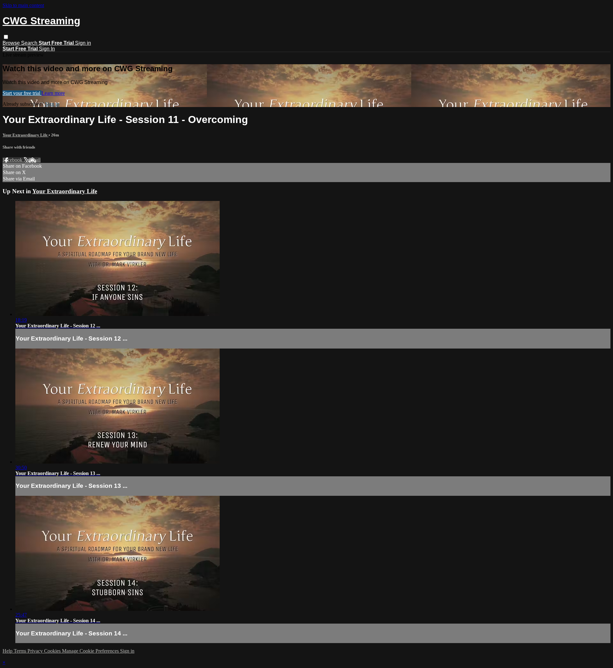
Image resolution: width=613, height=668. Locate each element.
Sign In (47, 48)
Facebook (13, 160)
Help (8, 651)
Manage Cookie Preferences (91, 651)
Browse (12, 43)
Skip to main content (23, 5)
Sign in (83, 43)
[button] (6, 37)
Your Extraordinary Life (26, 135)
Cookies (53, 651)
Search (30, 43)
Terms (20, 651)
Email (35, 160)
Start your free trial (22, 93)
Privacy (35, 651)
